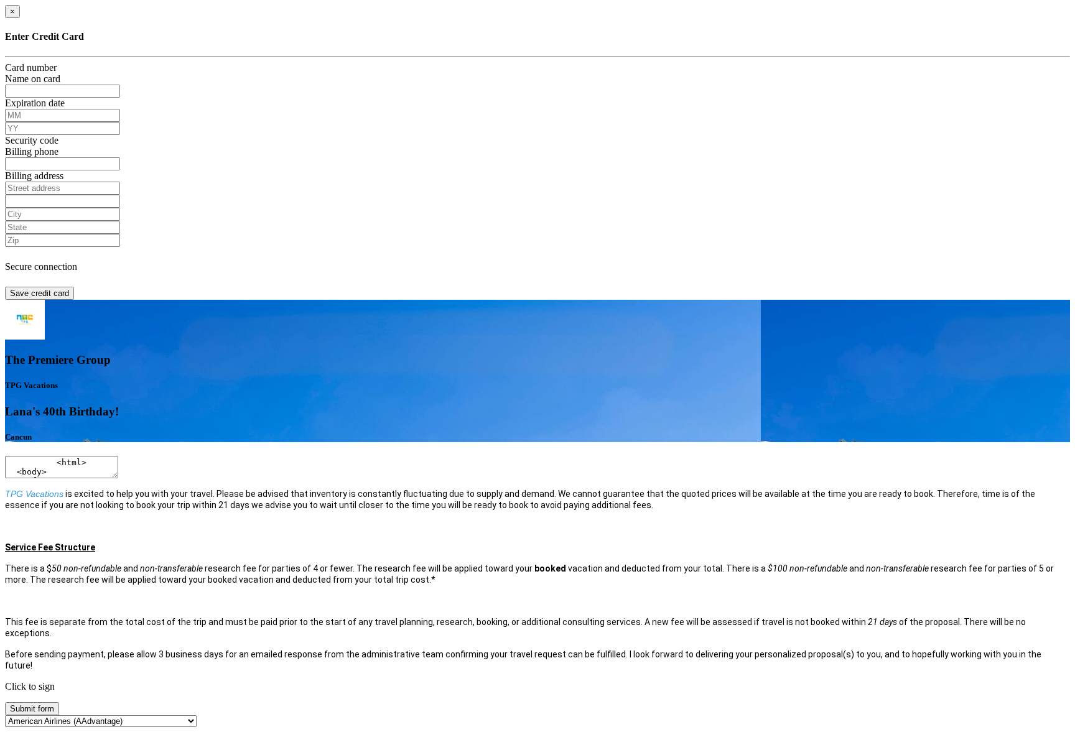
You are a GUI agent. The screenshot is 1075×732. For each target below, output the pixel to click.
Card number (31, 67)
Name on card (32, 78)
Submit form (32, 708)
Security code (31, 140)
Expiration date (35, 103)
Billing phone (31, 151)
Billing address (34, 175)
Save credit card (39, 293)
